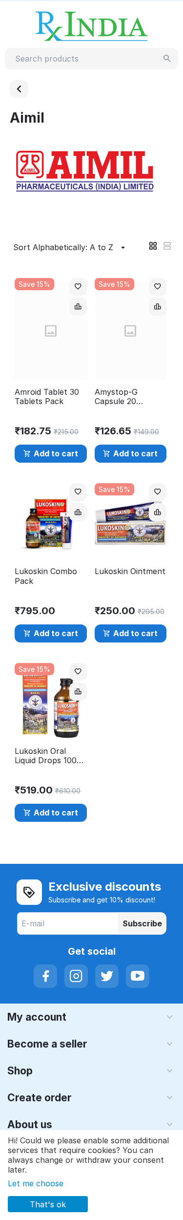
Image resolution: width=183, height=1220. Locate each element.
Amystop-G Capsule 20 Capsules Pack (122, 396)
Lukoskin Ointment (130, 571)
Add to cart (56, 453)
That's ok (48, 1204)
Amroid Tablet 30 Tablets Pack (47, 396)
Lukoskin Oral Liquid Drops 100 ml (46, 756)
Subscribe (142, 923)
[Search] (167, 58)
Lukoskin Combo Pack (46, 576)
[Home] (19, 89)
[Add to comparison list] (78, 307)
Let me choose (35, 1183)
